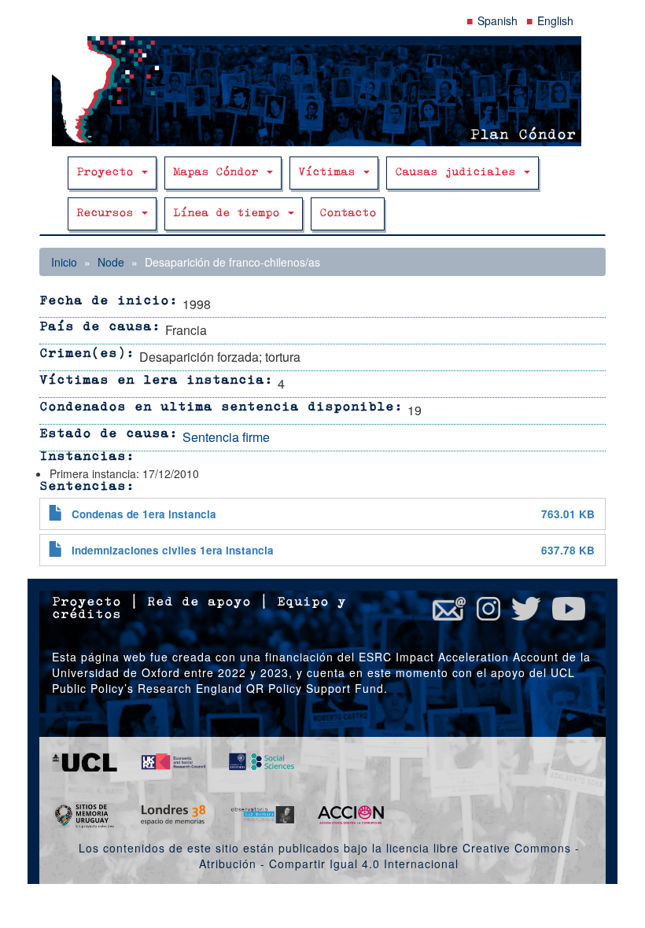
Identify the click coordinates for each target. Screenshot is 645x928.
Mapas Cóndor (219, 173)
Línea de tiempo (229, 213)
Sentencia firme (226, 437)
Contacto (347, 213)
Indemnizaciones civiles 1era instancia (173, 550)
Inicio (64, 262)
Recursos (108, 213)
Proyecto (108, 173)
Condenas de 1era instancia (144, 513)
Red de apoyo (199, 602)
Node (111, 262)
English (555, 20)
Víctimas (330, 173)
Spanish (497, 20)
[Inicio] (322, 91)
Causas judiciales (458, 173)
